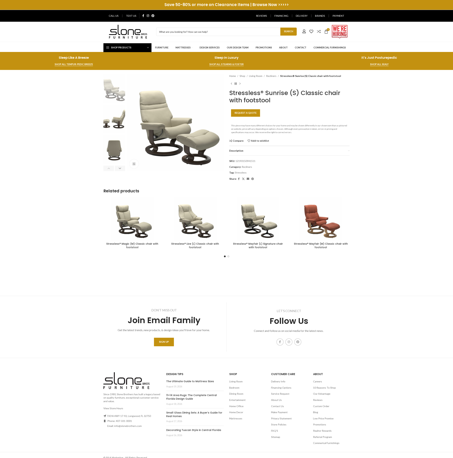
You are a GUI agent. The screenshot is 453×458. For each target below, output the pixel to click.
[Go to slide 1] (225, 256)
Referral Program (322, 436)
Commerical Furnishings (326, 442)
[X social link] (243, 179)
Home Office (236, 406)
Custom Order (321, 406)
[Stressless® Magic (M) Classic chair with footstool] (132, 218)
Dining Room (236, 393)
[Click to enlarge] (134, 163)
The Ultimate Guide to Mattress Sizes (190, 381)
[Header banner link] (226, 5)
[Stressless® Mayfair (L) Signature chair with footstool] (258, 218)
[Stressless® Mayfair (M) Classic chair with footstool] (321, 218)
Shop (242, 75)
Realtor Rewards (322, 430)
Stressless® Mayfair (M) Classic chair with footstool (321, 245)
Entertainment (237, 399)
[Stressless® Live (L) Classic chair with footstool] (195, 218)
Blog (315, 412)
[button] (108, 168)
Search (288, 31)
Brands (320, 15)
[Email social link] (248, 179)
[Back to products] (236, 83)
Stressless (241, 172)
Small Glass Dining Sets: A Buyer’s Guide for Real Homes (194, 414)
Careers (317, 381)
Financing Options (281, 387)
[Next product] (240, 83)
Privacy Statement (281, 418)
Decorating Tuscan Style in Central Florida (193, 430)
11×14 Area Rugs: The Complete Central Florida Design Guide (191, 397)
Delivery (302, 15)
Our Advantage (321, 393)
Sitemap (275, 436)
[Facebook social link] (143, 15)
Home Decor (236, 412)
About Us (276, 399)
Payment (338, 15)
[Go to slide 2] (228, 256)
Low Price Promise (323, 418)
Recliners (271, 75)
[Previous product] (231, 83)
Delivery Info (278, 381)
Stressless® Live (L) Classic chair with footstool (195, 245)
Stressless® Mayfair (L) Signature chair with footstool (258, 245)
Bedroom (234, 387)
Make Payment (279, 412)
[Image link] (128, 31)
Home (232, 75)
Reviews (261, 15)
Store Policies (278, 424)
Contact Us (277, 406)
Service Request (280, 393)
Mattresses (235, 418)
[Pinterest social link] (152, 15)
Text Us (131, 15)
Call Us (114, 15)
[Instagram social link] (147, 15)
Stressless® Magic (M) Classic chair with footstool (132, 245)
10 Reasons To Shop (324, 387)
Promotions (319, 424)
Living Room (255, 75)
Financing (281, 15)
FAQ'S (274, 430)
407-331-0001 (124, 420)
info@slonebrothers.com (128, 425)
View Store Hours (113, 408)
